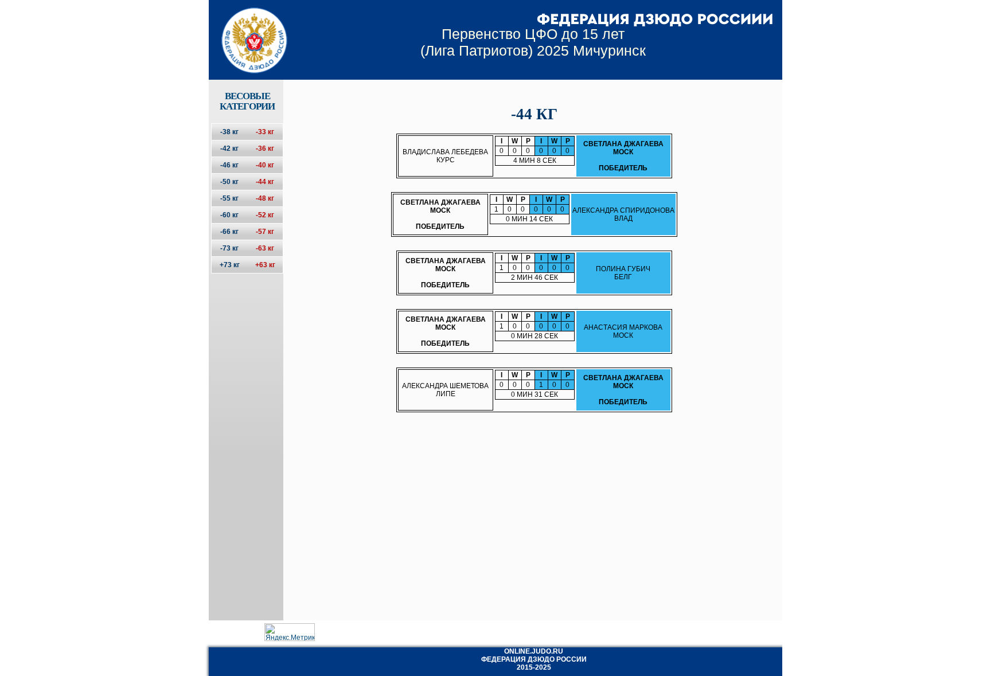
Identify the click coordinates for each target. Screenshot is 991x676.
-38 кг (229, 132)
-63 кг (265, 248)
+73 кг (230, 265)
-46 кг (229, 165)
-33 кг (265, 132)
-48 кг (265, 198)
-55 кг (229, 198)
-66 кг (229, 232)
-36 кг (265, 148)
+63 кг (265, 265)
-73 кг (229, 248)
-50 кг (229, 182)
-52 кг (265, 215)
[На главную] (247, 30)
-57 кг (265, 232)
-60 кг (229, 215)
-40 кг (265, 165)
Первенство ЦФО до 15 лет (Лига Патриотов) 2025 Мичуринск (533, 42)
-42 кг (229, 148)
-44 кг (265, 182)
